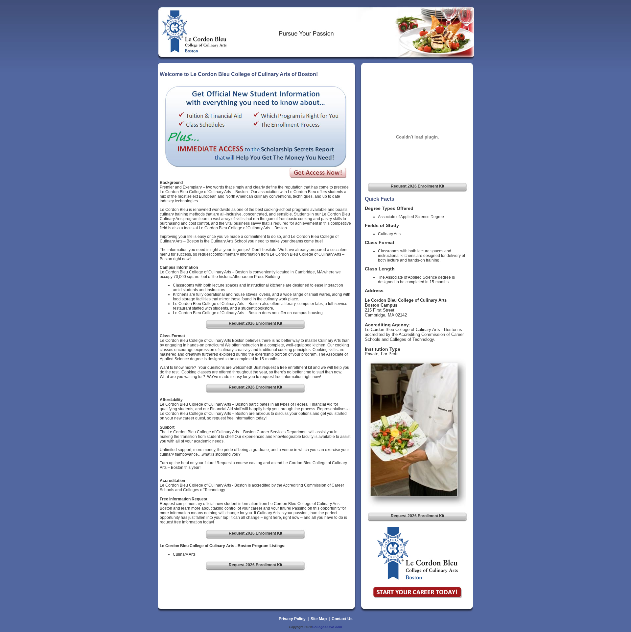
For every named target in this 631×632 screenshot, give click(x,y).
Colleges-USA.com (327, 627)
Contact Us (342, 619)
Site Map (319, 619)
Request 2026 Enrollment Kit (417, 186)
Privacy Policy (292, 619)
